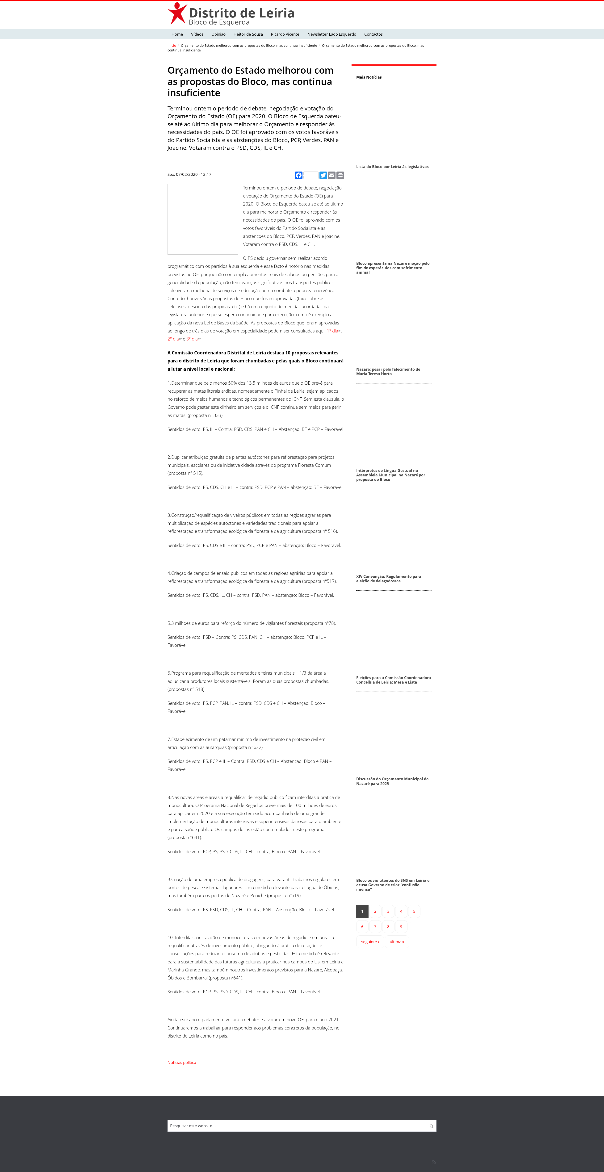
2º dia (173, 339)
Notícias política (182, 1062)
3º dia (192, 339)
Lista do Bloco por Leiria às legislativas (392, 166)
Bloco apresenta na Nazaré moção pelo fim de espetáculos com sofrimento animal (393, 268)
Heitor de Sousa (248, 34)
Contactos (373, 34)
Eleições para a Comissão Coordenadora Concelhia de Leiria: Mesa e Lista (393, 680)
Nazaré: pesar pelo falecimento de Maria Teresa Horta (388, 371)
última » (397, 941)
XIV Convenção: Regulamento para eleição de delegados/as (388, 579)
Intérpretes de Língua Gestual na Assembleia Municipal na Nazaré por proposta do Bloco (390, 475)
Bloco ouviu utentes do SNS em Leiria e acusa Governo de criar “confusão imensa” (392, 885)
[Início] (178, 13)
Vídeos (197, 34)
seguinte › (370, 941)
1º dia (332, 331)
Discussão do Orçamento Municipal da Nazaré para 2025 (392, 781)
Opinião (218, 34)
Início (172, 45)
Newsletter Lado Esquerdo (331, 34)
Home (177, 34)
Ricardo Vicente (285, 34)
